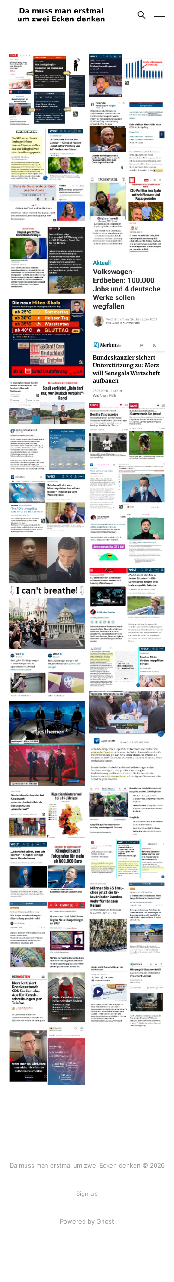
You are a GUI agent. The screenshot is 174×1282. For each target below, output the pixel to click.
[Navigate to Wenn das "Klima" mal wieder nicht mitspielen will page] (47, 449)
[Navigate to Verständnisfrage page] (47, 503)
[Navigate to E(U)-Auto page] (127, 606)
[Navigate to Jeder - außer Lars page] (47, 870)
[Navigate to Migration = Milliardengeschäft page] (47, 674)
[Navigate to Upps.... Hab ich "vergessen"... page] (127, 538)
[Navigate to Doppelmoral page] (47, 593)
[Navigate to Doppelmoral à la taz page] (127, 431)
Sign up (87, 1193)
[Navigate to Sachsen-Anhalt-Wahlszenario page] (127, 75)
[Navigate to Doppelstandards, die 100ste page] (127, 215)
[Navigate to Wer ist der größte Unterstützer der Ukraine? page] (127, 995)
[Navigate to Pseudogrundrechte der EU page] (47, 203)
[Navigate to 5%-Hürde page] (47, 155)
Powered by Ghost (87, 1221)
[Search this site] (141, 15)
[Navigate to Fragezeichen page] (47, 89)
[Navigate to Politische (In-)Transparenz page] (127, 486)
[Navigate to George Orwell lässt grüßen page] (47, 402)
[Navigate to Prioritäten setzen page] (127, 328)
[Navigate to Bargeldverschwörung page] (47, 935)
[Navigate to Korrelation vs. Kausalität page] (47, 814)
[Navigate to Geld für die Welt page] (47, 261)
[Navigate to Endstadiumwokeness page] (127, 737)
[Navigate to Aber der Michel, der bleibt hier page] (127, 920)
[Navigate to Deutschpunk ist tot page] (47, 743)
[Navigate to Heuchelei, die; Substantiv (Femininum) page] (127, 667)
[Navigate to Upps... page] (47, 997)
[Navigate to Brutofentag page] (47, 338)
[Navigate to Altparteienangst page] (127, 858)
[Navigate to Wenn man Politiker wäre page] (47, 1055)
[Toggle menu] (159, 15)
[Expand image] (71, 111)
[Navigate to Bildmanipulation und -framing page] (127, 811)
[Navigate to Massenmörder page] (127, 137)
